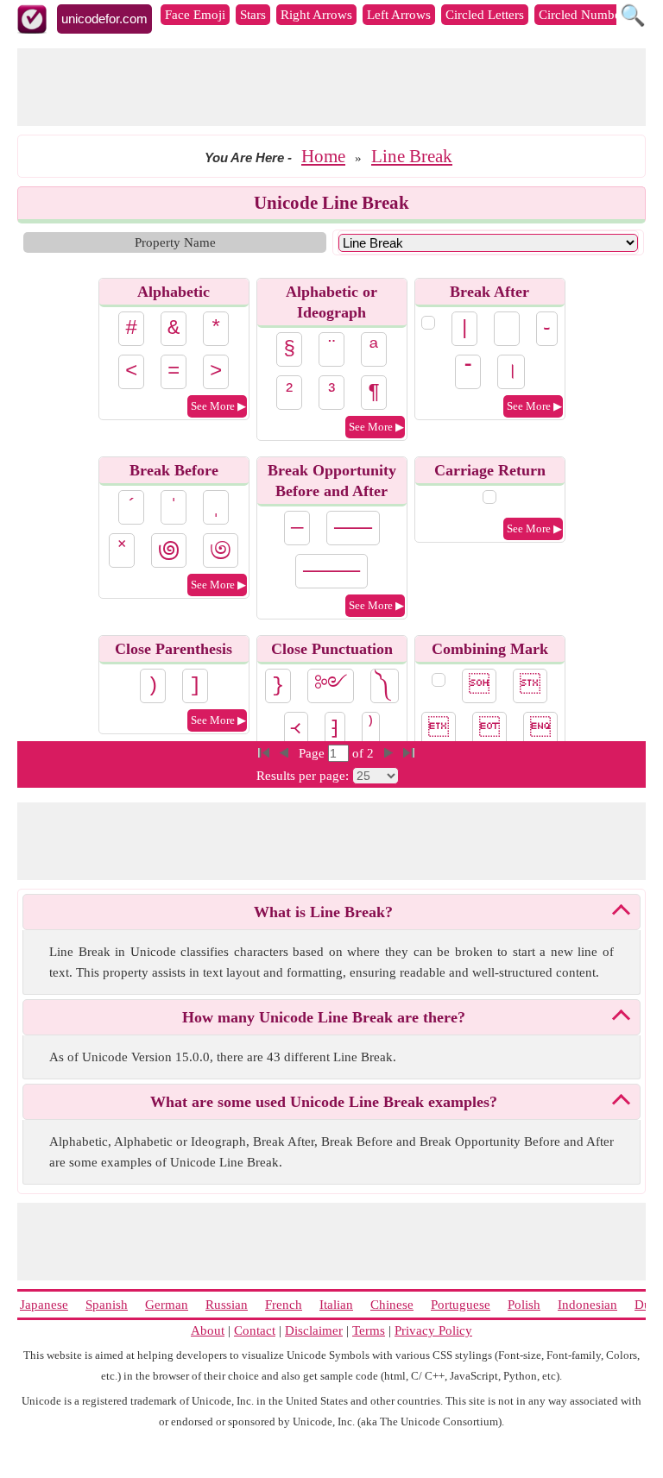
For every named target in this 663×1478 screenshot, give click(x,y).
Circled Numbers (584, 15)
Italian (336, 1304)
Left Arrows (399, 15)
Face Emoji (195, 15)
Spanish (106, 1304)
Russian (226, 1304)
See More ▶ (218, 405)
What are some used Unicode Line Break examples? (323, 1101)
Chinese (392, 1304)
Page (313, 753)
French (283, 1304)
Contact (254, 1330)
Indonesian (587, 1304)
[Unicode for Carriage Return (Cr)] (489, 497)
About (207, 1330)
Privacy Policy (433, 1330)
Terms (368, 1330)
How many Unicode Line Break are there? (323, 1017)
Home (323, 156)
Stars (253, 15)
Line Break (411, 156)
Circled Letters (484, 15)
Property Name (175, 242)
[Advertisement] (331, 87)
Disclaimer (314, 1330)
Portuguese (460, 1304)
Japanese (44, 1304)
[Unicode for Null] (438, 680)
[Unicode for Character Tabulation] (428, 323)
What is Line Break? (323, 912)
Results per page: (302, 776)
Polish (524, 1304)
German (166, 1304)
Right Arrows (316, 15)
